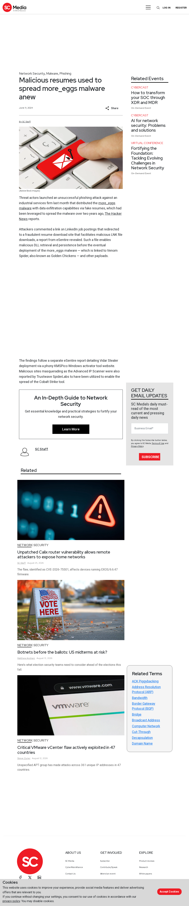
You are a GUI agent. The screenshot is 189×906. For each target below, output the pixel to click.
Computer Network (146, 726)
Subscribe (150, 457)
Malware (52, 73)
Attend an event (108, 873)
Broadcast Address (146, 720)
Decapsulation (142, 738)
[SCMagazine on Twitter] (30, 877)
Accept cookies (169, 891)
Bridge (136, 714)
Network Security (32, 73)
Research (143, 867)
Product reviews (146, 861)
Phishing (65, 73)
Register (181, 7)
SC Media (69, 861)
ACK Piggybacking (145, 681)
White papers (145, 873)
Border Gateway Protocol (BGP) (143, 706)
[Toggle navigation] (148, 7)
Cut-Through (141, 732)
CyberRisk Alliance (74, 867)
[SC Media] (14, 7)
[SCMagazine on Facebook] (20, 877)
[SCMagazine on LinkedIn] (39, 877)
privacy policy (11, 901)
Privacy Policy (137, 446)
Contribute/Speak (108, 867)
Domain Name (142, 743)
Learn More (71, 429)
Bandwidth (139, 698)
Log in (167, 7)
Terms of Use (158, 443)
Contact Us (70, 873)
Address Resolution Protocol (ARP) (146, 689)
